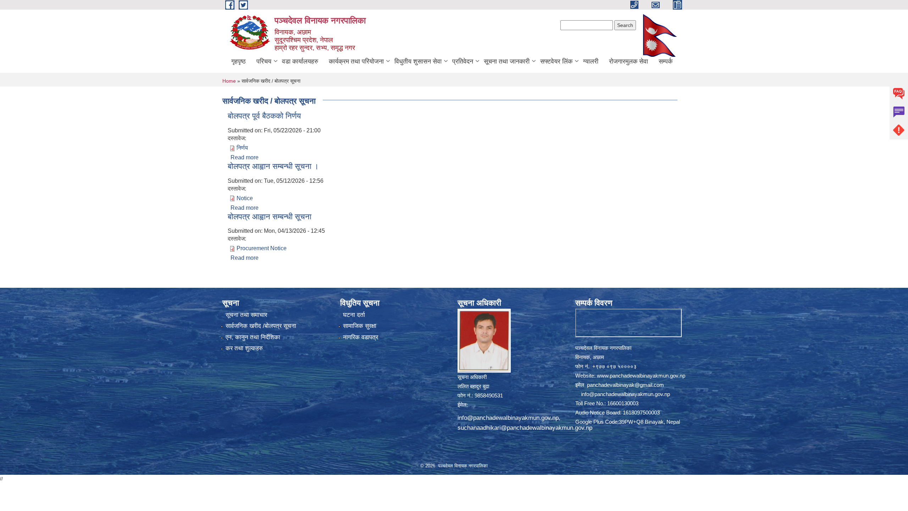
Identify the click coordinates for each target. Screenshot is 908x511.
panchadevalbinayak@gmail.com (625, 385)
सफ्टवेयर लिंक (556, 61)
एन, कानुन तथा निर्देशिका (253, 337)
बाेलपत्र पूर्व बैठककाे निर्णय (264, 115)
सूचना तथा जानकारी (507, 61)
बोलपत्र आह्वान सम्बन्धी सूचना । (273, 166)
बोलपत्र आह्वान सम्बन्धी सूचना (269, 216)
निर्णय (242, 148)
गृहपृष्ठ (238, 61)
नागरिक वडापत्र (360, 337)
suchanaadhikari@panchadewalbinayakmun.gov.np (525, 427)
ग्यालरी (590, 61)
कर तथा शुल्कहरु (244, 348)
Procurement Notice (262, 248)
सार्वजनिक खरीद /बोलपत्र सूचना (261, 326)
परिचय (263, 61)
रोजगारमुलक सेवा (628, 61)
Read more (245, 157)
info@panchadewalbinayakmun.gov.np (508, 417)
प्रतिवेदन (462, 61)
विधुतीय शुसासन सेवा (418, 61)
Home (229, 81)
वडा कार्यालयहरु (300, 61)
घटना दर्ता (354, 315)
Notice (245, 198)
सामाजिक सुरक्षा (359, 326)
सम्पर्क (665, 61)
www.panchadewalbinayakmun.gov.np (641, 376)
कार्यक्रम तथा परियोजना (356, 61)
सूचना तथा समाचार (246, 315)
